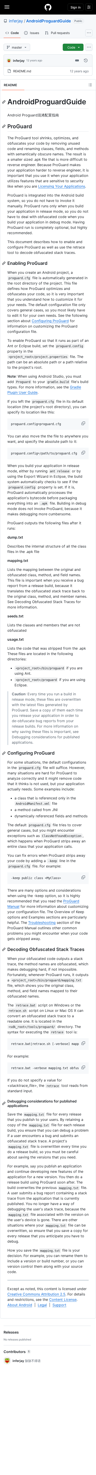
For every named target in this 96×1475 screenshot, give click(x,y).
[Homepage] (48, 7)
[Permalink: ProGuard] (4, 126)
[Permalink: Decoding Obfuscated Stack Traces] (4, 949)
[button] (84, 423)
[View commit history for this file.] (86, 60)
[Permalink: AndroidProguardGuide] (4, 102)
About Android (19, 1305)
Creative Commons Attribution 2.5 (36, 1294)
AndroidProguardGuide (48, 21)
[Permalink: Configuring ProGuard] (4, 753)
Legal (42, 1305)
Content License (63, 1299)
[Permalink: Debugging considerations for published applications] (4, 1103)
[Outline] (90, 84)
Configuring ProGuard (50, 321)
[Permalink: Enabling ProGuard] (4, 263)
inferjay (16, 21)
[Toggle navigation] (7, 7)
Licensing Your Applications (61, 186)
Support (59, 1305)
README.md (22, 71)
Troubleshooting (42, 922)
